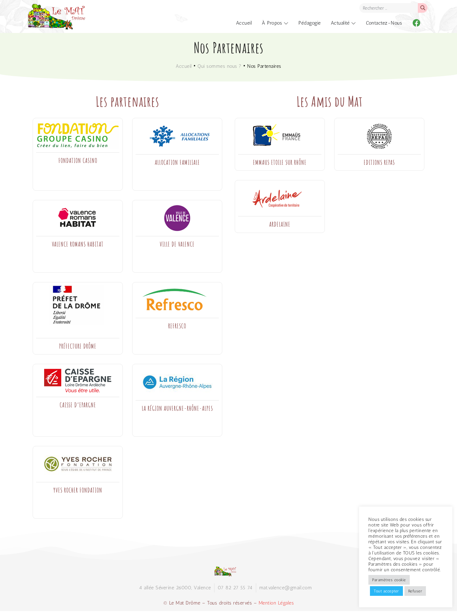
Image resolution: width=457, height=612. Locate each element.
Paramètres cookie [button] (389, 579)
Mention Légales (276, 603)
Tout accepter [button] (386, 591)
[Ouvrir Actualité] (353, 23)
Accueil (184, 66)
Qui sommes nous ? (219, 66)
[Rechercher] (422, 8)
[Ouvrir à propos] (286, 23)
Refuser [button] (415, 591)
